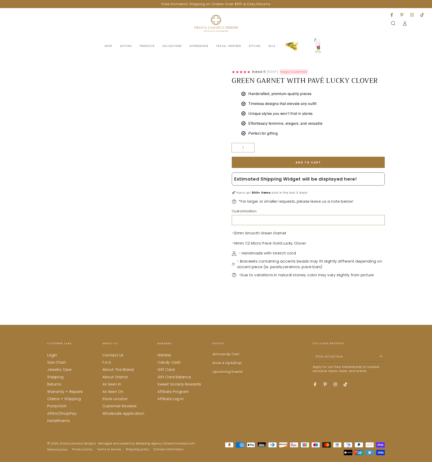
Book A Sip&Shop (227, 363)
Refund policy (57, 449)
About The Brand (118, 369)
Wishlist (164, 355)
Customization (244, 211)
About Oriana (115, 377)
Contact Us (113, 355)
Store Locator (115, 398)
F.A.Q (106, 362)
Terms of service (109, 449)
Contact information (169, 449)
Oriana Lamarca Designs (78, 443)
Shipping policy (137, 449)
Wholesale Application (123, 413)
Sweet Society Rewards (179, 384)
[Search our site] (393, 23)
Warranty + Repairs (65, 391)
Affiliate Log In (171, 398)
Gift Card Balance (174, 377)
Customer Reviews (119, 406)
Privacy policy (82, 449)
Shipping (55, 377)
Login (52, 355)
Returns (54, 384)
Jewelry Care (59, 369)
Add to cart (308, 162)
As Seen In (111, 384)
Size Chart (56, 362)
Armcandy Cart (226, 354)
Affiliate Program (173, 391)
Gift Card (166, 369)
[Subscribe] (382, 356)
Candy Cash (169, 362)
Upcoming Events (228, 371)
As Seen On (113, 391)
